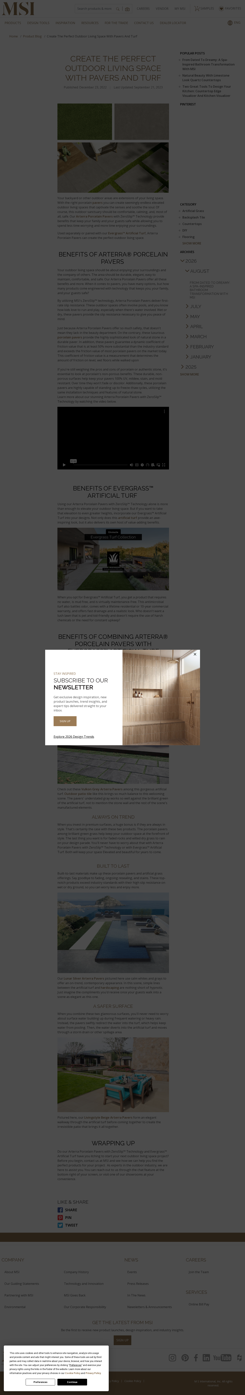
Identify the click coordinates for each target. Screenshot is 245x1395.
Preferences (40, 1382)
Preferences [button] (75, 1365)
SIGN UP (65, 721)
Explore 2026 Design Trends (74, 737)
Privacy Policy (93, 1373)
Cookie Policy (72, 1373)
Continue (72, 1382)
